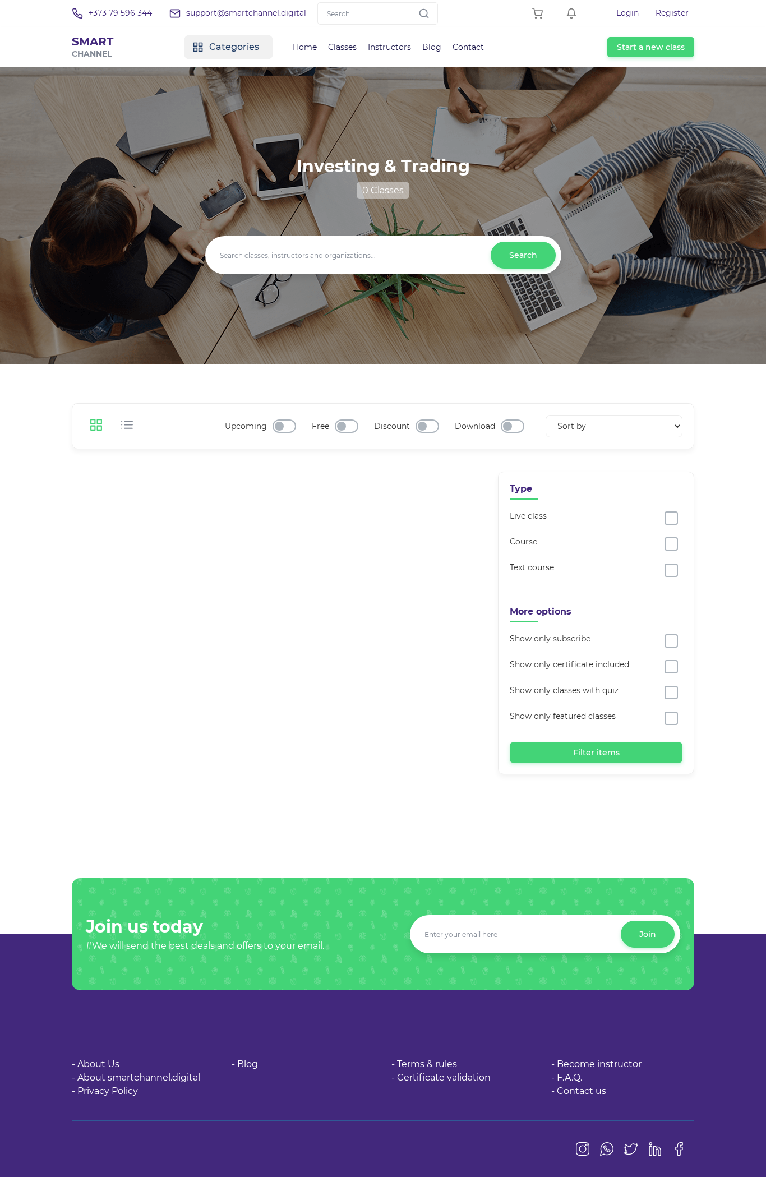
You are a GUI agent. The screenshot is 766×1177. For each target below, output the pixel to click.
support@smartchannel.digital (246, 13)
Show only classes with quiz (564, 690)
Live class (528, 516)
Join (647, 934)
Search (523, 255)
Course (523, 542)
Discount (392, 426)
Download (475, 426)
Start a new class (651, 47)
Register (672, 13)
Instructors (389, 47)
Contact (468, 47)
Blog (431, 47)
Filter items (596, 752)
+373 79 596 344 (120, 13)
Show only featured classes (563, 716)
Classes (342, 47)
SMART (92, 47)
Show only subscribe (550, 639)
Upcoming (246, 426)
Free (320, 426)
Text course (532, 567)
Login (627, 13)
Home (305, 47)
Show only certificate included (569, 664)
